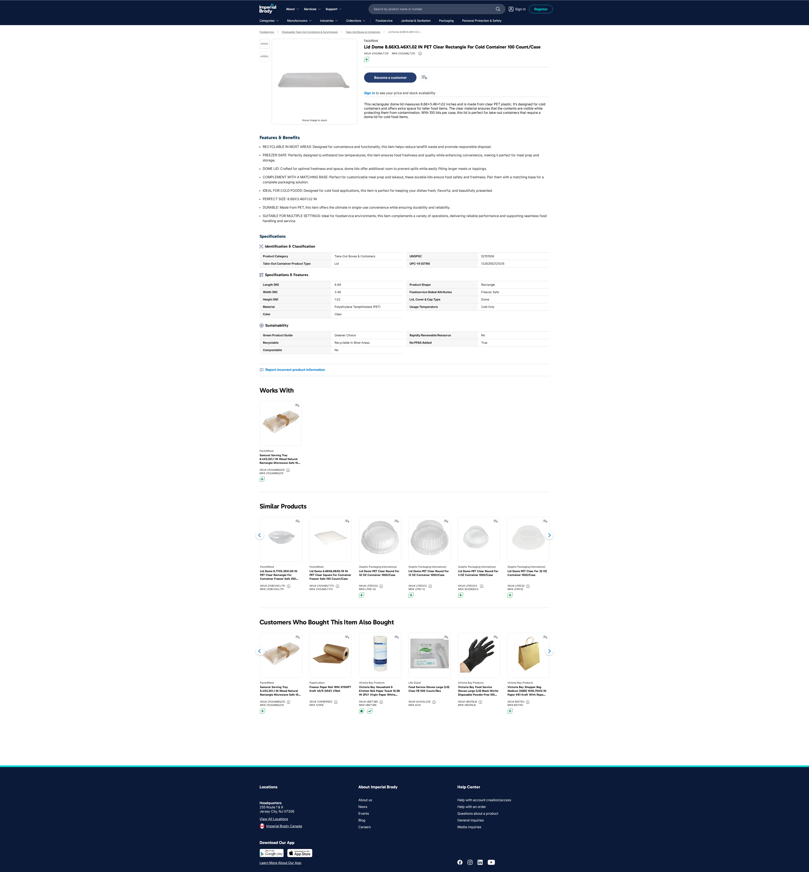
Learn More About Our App (280, 863)
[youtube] (491, 862)
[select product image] (265, 44)
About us (365, 800)
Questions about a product (477, 813)
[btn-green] (369, 711)
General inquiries (470, 820)
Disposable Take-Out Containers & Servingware (310, 32)
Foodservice (267, 32)
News (362, 807)
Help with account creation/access (484, 800)
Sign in (369, 93)
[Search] (498, 9)
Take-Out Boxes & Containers (363, 32)
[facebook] (459, 862)
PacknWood (371, 40)
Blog (361, 820)
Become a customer (390, 77)
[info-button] (420, 53)
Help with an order (471, 807)
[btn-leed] (361, 711)
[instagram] (470, 862)
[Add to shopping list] (297, 405)
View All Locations (274, 819)
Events (363, 813)
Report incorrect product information (295, 370)
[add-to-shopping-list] (424, 77)
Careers (364, 827)
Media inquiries (469, 827)
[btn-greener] (366, 59)
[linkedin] (480, 862)
